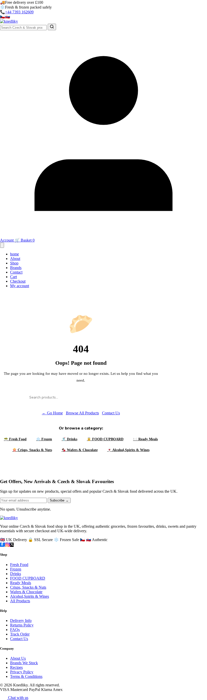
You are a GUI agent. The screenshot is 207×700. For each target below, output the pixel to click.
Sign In (57, 17)
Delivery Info (21, 620)
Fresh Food (19, 564)
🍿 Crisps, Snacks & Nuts (32, 450)
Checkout (17, 281)
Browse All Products (82, 413)
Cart (13, 277)
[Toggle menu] (2, 245)
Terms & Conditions (26, 676)
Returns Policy (22, 625)
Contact (16, 272)
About (15, 258)
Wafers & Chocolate (26, 592)
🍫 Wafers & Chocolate (80, 450)
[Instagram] (7, 545)
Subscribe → (59, 500)
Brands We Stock (24, 663)
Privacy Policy (21, 672)
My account (19, 286)
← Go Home (52, 413)
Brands (15, 267)
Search (125, 397)
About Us (18, 658)
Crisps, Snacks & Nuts (28, 587)
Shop (14, 263)
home (14, 254)
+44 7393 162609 (19, 12)
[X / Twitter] (12, 545)
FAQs (15, 629)
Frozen (15, 569)
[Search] (52, 27)
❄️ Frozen (44, 439)
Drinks (15, 574)
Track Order (20, 634)
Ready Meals (20, 583)
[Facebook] (2, 545)
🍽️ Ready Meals (145, 439)
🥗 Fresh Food (15, 439)
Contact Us (111, 413)
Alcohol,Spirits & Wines (29, 596)
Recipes (16, 667)
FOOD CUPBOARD (27, 578)
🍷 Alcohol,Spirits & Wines (128, 450)
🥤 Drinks (69, 439)
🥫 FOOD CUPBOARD (105, 439)
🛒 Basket (25, 240)
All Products (20, 601)
